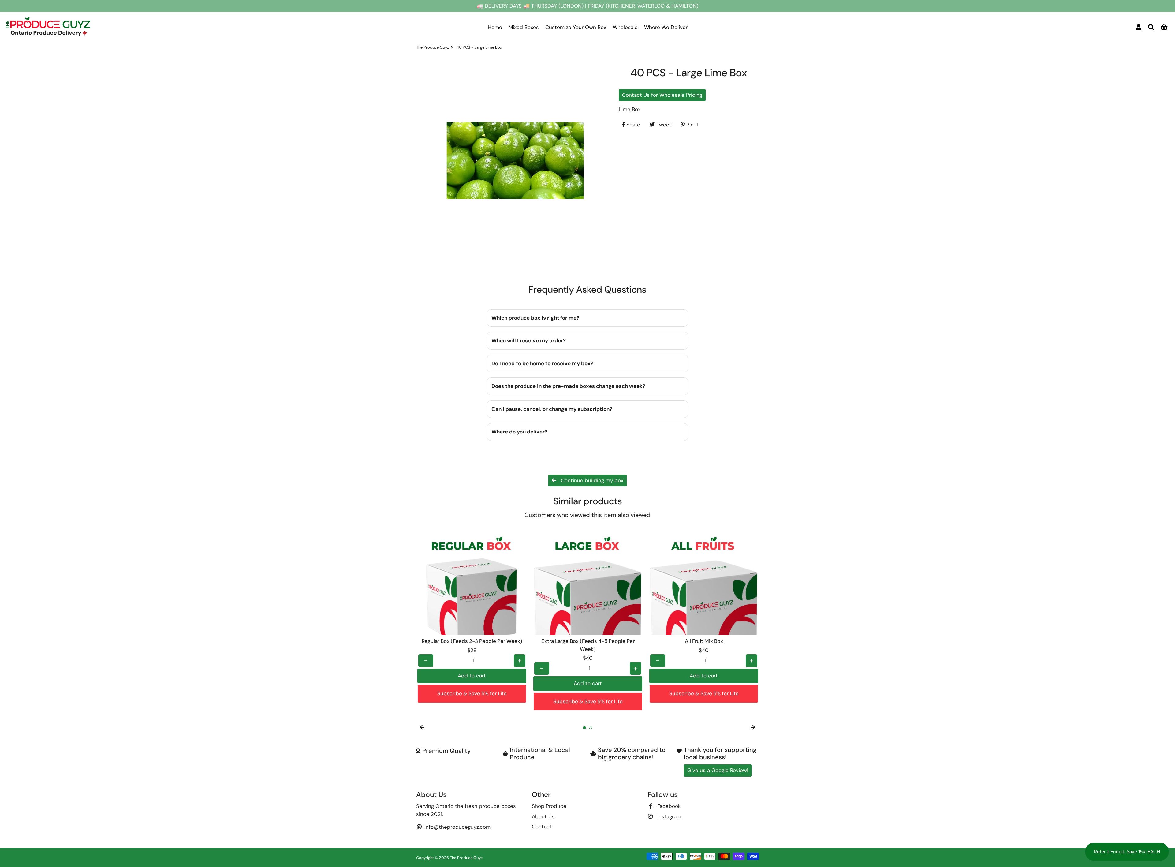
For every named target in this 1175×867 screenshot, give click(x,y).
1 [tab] (584, 727)
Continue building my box (591, 480)
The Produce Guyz (432, 47)
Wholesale (625, 27)
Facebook (668, 806)
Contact (542, 826)
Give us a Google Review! (717, 770)
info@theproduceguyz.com (457, 827)
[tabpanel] (472, 615)
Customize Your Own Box (575, 27)
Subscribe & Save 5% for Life (472, 693)
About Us (543, 816)
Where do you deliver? (519, 431)
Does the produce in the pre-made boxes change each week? (568, 386)
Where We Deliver (666, 27)
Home (495, 27)
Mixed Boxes (524, 27)
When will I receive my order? (528, 340)
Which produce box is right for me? (535, 317)
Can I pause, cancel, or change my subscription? (551, 409)
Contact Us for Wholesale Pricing (662, 94)
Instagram (668, 816)
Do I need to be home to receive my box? (542, 363)
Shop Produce (549, 806)
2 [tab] (590, 727)
